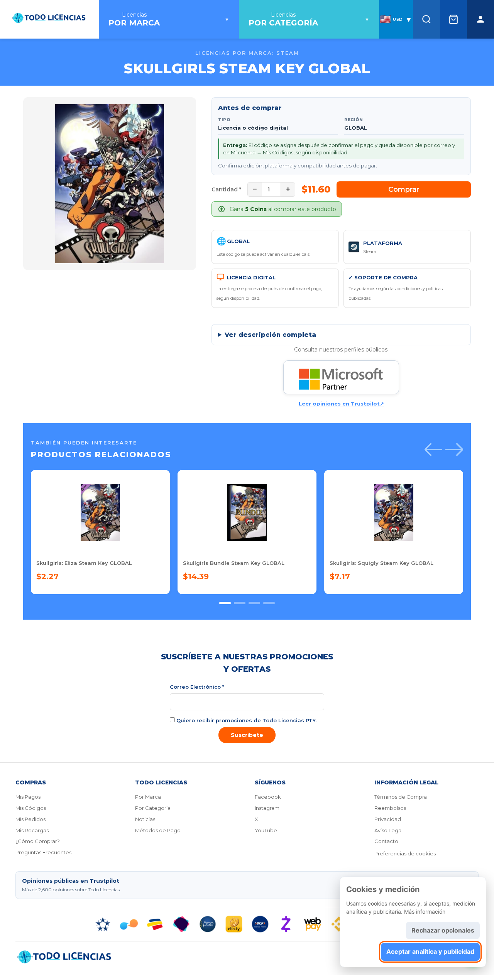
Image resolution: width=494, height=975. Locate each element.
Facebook (268, 797)
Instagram (267, 808)
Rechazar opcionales (442, 930)
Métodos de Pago (158, 830)
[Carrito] (453, 19)
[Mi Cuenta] (480, 19)
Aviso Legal (388, 830)
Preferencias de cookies (405, 853)
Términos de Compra (400, 797)
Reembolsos (390, 808)
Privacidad (387, 819)
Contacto (386, 841)
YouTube (266, 830)
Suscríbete (247, 735)
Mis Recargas (32, 830)
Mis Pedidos (30, 819)
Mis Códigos (30, 808)
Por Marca (148, 797)
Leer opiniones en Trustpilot (341, 403)
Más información (424, 911)
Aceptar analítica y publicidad (430, 951)
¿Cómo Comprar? (37, 841)
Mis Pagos (28, 797)
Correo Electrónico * (197, 687)
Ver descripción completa (270, 334)
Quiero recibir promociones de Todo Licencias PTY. (245, 720)
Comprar (403, 189)
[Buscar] (426, 19)
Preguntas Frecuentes (43, 852)
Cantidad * (226, 189)
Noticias (145, 819)
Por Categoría (153, 808)
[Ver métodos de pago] (247, 924)
